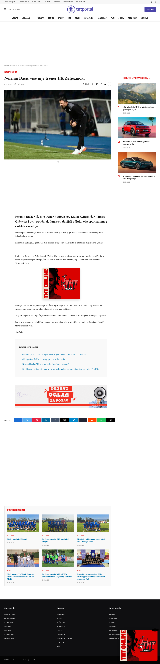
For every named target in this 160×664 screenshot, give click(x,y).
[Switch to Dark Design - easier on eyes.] (151, 2)
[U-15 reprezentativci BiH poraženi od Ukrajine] (58, 523)
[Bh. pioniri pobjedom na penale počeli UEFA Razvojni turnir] (93, 523)
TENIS (59, 618)
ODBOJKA (61, 634)
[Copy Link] (101, 84)
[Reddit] (6, 210)
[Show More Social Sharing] (109, 84)
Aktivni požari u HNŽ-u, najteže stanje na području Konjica (138, 108)
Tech (77, 18)
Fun (112, 18)
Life (69, 18)
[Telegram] (6, 215)
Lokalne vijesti (10, 2)
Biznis (51, 18)
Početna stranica (10, 66)
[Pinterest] (6, 187)
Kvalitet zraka (68, 2)
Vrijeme (144, 18)
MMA (59, 646)
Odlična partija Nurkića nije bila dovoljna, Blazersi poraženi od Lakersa (54, 354)
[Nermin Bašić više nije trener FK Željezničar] (57, 124)
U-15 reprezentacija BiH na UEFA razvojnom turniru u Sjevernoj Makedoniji (57, 575)
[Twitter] (6, 181)
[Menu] (5, 9)
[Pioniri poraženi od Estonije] (23, 523)
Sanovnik (88, 18)
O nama (112, 614)
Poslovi (40, 18)
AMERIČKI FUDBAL (65, 638)
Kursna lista (36, 2)
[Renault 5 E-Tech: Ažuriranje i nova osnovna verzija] (137, 127)
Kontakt (150, 9)
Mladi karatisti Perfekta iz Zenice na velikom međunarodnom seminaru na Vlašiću (20, 576)
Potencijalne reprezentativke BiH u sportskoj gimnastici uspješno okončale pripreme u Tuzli (91, 576)
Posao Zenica (80, 2)
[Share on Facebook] (93, 84)
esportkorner (10, 72)
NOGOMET (61, 614)
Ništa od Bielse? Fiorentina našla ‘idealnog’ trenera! (45, 364)
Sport (61, 18)
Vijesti (15, 18)
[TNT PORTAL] (80, 9)
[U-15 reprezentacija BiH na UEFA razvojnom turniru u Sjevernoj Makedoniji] (58, 558)
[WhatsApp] (6, 221)
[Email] (6, 192)
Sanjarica (47, 2)
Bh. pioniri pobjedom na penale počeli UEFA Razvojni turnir (91, 540)
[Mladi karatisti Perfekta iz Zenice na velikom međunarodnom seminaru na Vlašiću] (23, 558)
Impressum (113, 618)
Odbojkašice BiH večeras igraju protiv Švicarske (43, 359)
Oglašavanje (113, 630)
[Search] (155, 2)
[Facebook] (6, 175)
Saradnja (112, 626)
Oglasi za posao (23, 2)
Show (121, 18)
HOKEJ (59, 630)
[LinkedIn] (6, 204)
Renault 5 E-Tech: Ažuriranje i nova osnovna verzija (136, 142)
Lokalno (26, 18)
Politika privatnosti (116, 638)
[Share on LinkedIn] (105, 84)
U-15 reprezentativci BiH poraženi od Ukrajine (55, 540)
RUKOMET (61, 626)
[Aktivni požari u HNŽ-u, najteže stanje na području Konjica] (137, 93)
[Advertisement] (80, 43)
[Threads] (6, 227)
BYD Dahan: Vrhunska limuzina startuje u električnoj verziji (139, 177)
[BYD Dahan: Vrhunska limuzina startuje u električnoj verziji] (137, 162)
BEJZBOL (60, 642)
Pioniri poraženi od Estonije (17, 539)
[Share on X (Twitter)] (97, 84)
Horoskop (56, 2)
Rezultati (132, 18)
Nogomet (10, 535)
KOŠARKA (61, 622)
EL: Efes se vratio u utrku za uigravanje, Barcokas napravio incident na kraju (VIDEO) (60, 368)
